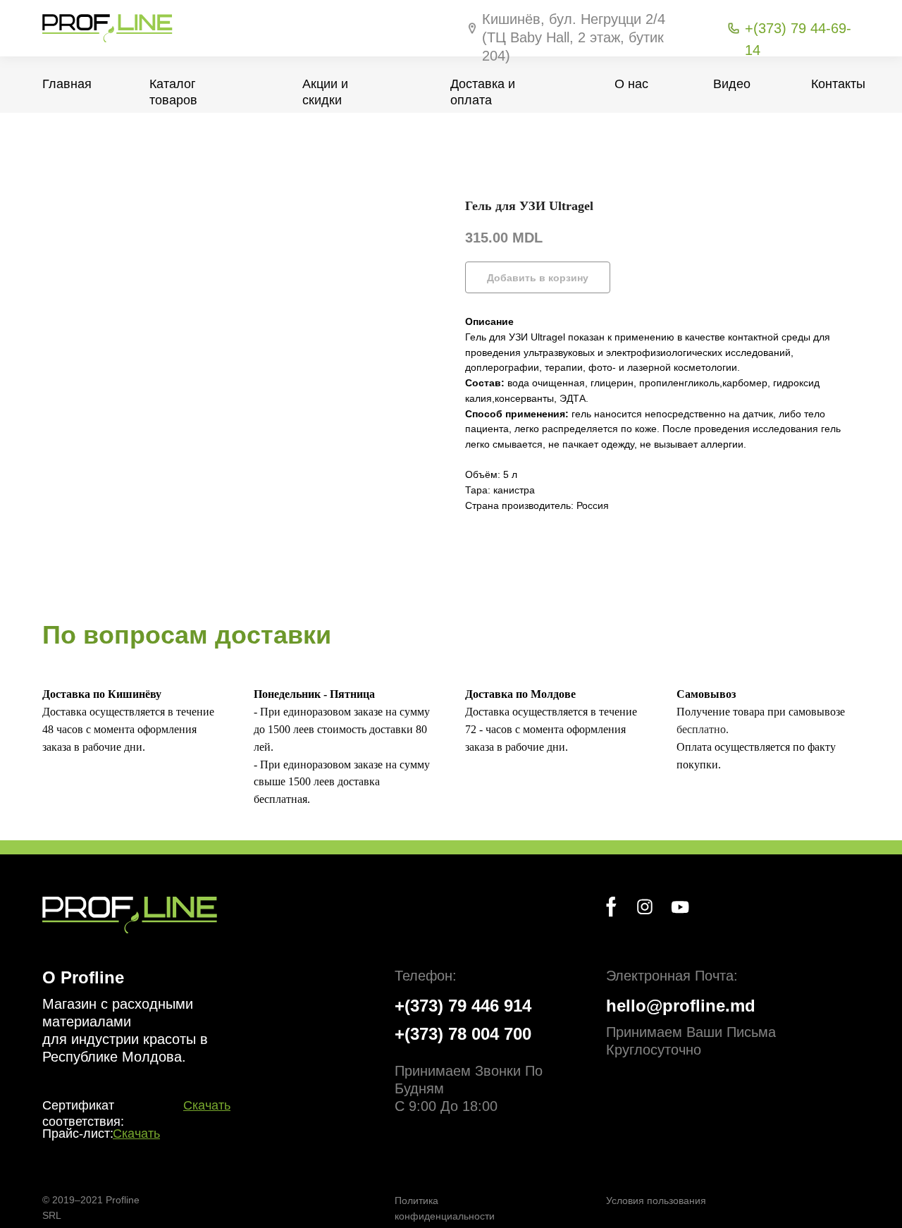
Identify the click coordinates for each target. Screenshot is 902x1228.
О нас (631, 84)
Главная (67, 84)
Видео (731, 84)
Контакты (838, 84)
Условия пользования (656, 1200)
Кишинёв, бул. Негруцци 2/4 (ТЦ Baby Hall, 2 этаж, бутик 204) (573, 37)
